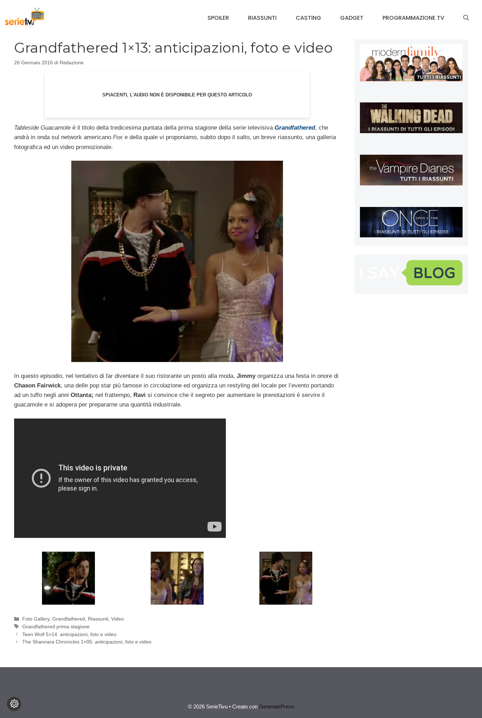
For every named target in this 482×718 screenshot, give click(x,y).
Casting (308, 18)
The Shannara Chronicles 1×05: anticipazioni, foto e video (86, 642)
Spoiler (218, 18)
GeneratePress (276, 707)
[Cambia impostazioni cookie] (14, 704)
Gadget (351, 18)
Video (117, 619)
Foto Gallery (35, 619)
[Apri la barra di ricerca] (466, 18)
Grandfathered (68, 619)
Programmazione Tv (413, 18)
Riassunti (262, 18)
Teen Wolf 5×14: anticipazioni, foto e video (69, 634)
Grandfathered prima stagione (56, 626)
